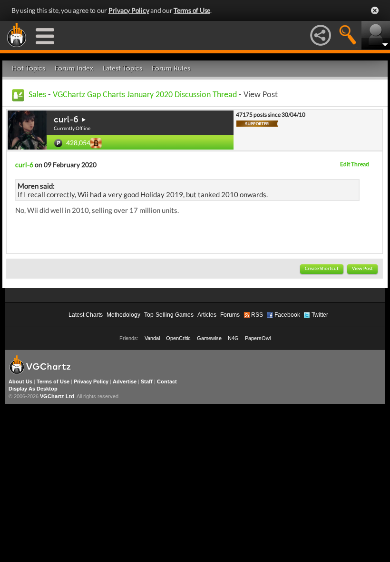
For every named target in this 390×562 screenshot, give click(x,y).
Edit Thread (354, 164)
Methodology (123, 314)
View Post (362, 268)
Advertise (124, 381)
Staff (147, 381)
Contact (167, 381)
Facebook (287, 314)
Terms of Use (192, 10)
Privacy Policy (128, 10)
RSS (257, 314)
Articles (206, 314)
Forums (230, 314)
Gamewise (209, 338)
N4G (233, 338)
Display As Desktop (33, 388)
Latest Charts (85, 314)
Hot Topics (28, 68)
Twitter (320, 314)
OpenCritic (178, 338)
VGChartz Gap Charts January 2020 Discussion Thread (145, 95)
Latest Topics (122, 68)
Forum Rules (171, 68)
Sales (37, 95)
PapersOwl (258, 338)
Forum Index (74, 68)
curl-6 (66, 119)
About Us (20, 381)
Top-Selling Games (169, 314)
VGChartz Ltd (57, 396)
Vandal (152, 338)
